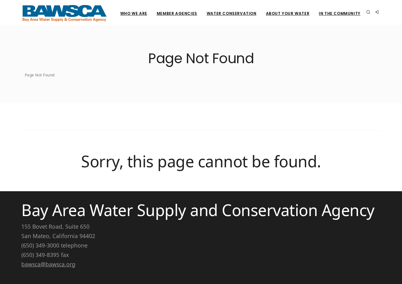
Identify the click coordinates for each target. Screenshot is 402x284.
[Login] (376, 12)
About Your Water (288, 13)
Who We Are (133, 13)
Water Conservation (232, 13)
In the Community (340, 13)
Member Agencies (177, 13)
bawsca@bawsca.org (48, 264)
